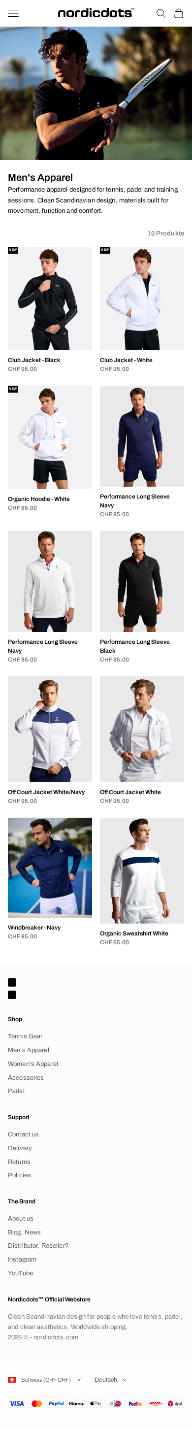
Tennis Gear (25, 1036)
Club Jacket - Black (34, 360)
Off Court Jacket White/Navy (46, 792)
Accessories (26, 1077)
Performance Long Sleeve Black (135, 646)
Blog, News (24, 1232)
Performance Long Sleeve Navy (135, 501)
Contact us (23, 1134)
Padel (16, 1091)
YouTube (20, 1273)
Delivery (20, 1148)
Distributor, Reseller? (38, 1245)
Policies (19, 1175)
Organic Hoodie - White (39, 499)
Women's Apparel (33, 1064)
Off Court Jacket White (130, 792)
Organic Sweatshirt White (134, 933)
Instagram (22, 1259)
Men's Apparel (28, 1050)
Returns (19, 1162)
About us (20, 1218)
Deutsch (106, 1379)
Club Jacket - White (126, 360)
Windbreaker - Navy (34, 927)
